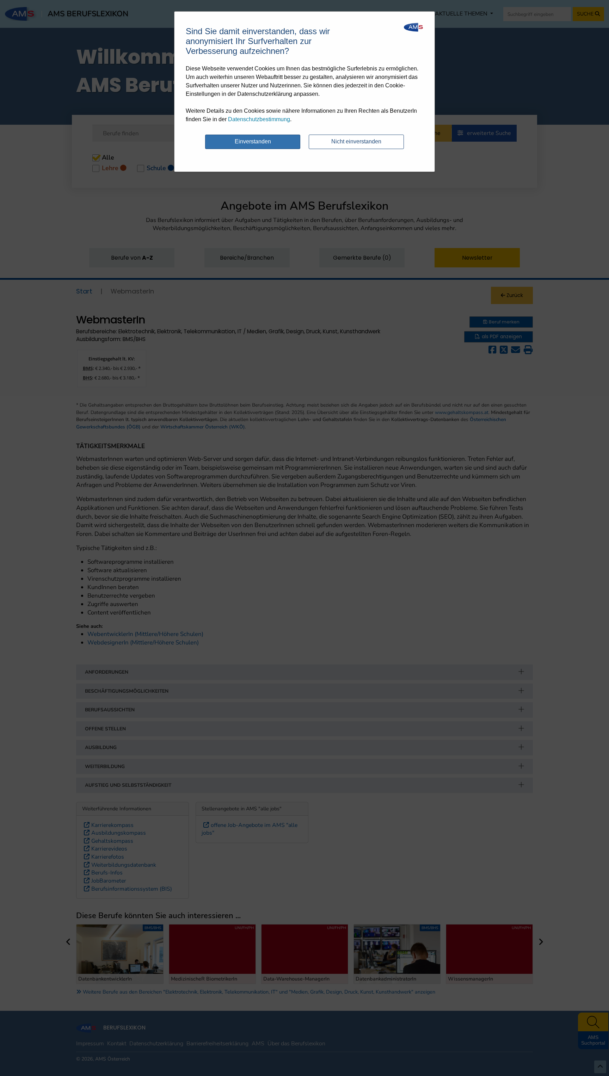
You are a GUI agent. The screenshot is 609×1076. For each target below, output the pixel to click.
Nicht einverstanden (356, 141)
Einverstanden (253, 141)
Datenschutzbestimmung (259, 119)
